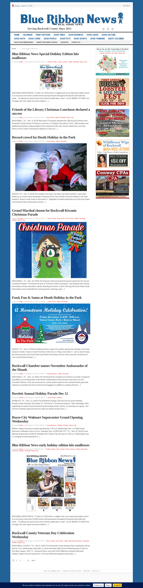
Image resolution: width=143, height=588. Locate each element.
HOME (17, 34)
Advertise (64, 42)
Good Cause (92, 34)
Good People (50, 38)
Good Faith (19, 38)
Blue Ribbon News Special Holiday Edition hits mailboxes (45, 56)
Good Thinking (97, 38)
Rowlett (14, 220)
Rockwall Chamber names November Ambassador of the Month (49, 368)
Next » (34, 560)
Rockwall (76, 62)
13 (28, 560)
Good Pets (65, 38)
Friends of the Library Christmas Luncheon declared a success (51, 111)
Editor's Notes (52, 62)
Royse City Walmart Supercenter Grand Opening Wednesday (47, 419)
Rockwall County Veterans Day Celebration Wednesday (43, 535)
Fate (49, 218)
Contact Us (76, 42)
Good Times (59, 34)
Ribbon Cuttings (63, 425)
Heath (70, 62)
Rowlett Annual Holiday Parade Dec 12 (40, 393)
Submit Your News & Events (46, 42)
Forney (54, 218)
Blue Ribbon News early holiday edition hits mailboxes (50, 445)
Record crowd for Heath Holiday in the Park (43, 137)
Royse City (83, 62)
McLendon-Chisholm (75, 541)
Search (127, 5)
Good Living (34, 38)
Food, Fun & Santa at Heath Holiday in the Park (47, 298)
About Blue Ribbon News (23, 42)
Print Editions (43, 34)
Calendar (28, 34)
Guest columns (116, 38)
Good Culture (109, 34)
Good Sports (80, 38)
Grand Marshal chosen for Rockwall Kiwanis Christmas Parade (44, 212)
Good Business (75, 34)
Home (14, 48)
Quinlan (21, 451)
